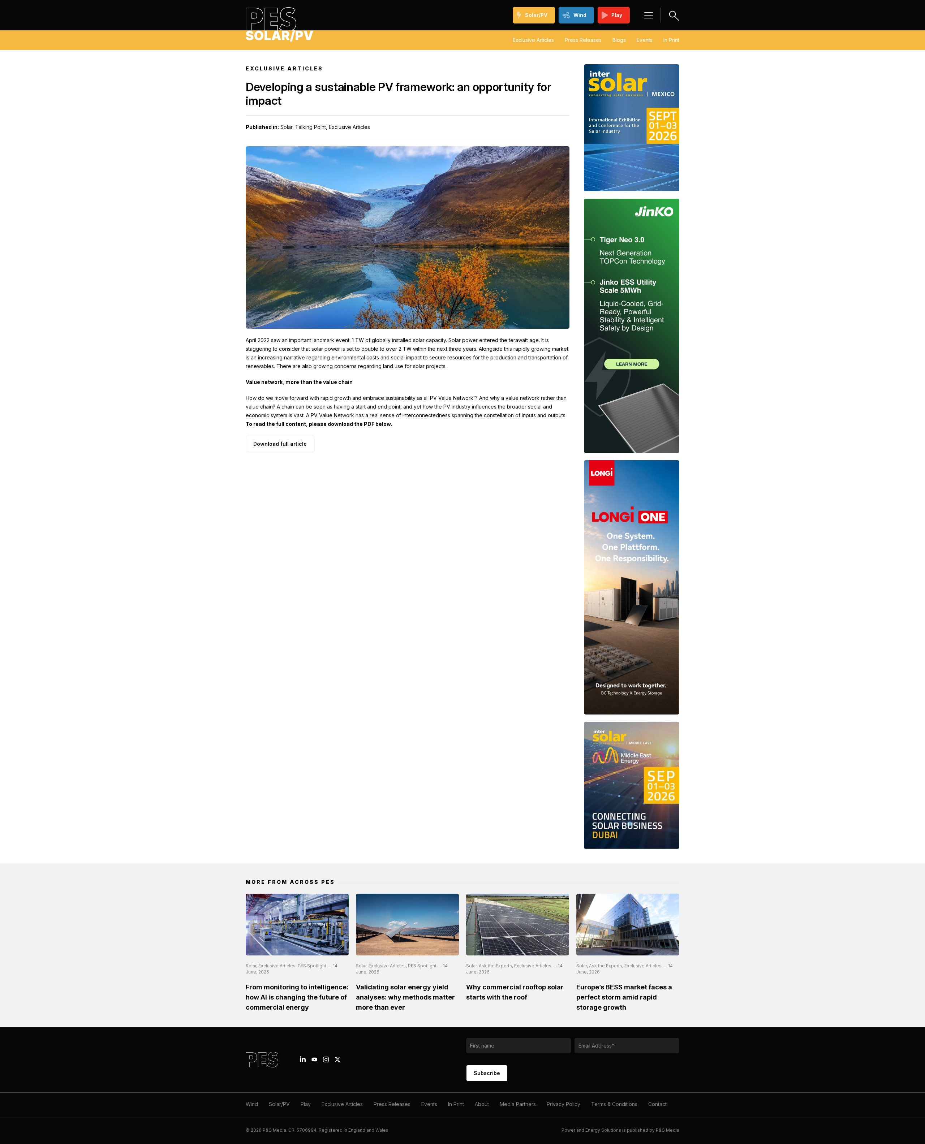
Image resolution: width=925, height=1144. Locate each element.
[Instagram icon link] (326, 1059)
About (482, 1104)
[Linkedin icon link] (303, 1059)
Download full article (280, 444)
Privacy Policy (563, 1104)
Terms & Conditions (614, 1104)
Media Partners (518, 1104)
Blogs (619, 40)
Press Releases (583, 40)
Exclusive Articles (533, 40)
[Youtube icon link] (314, 1059)
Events (645, 40)
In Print (671, 40)
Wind (579, 15)
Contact (657, 1104)
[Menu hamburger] (648, 15)
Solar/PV (536, 15)
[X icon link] (337, 1059)
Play (616, 15)
